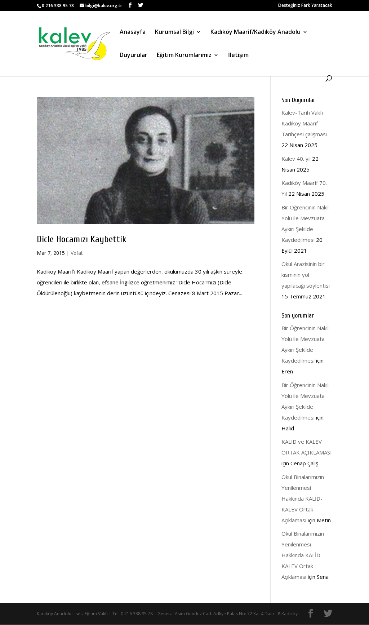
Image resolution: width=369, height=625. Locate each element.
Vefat (77, 252)
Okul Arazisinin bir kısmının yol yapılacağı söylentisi (305, 274)
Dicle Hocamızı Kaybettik (81, 239)
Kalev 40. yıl (296, 158)
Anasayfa (133, 32)
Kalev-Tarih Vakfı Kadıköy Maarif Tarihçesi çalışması (304, 123)
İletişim (238, 55)
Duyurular (133, 55)
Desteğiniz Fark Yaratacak (305, 5)
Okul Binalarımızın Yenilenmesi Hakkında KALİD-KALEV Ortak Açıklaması (302, 498)
